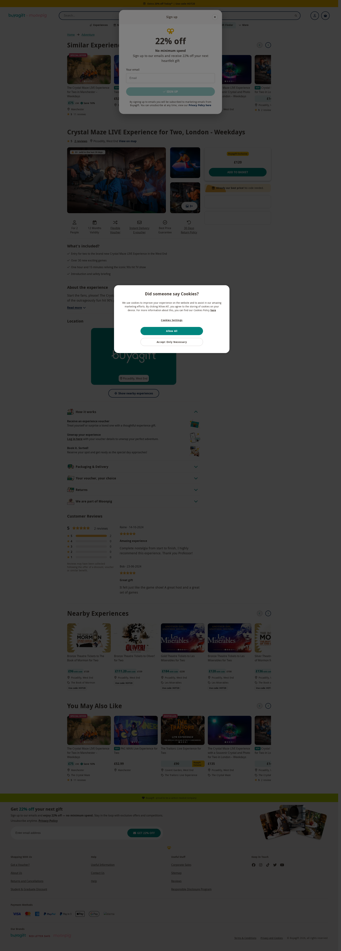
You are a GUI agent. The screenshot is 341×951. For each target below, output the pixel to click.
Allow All (171, 331)
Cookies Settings (172, 320)
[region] (171, 319)
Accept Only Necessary (172, 342)
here (213, 310)
